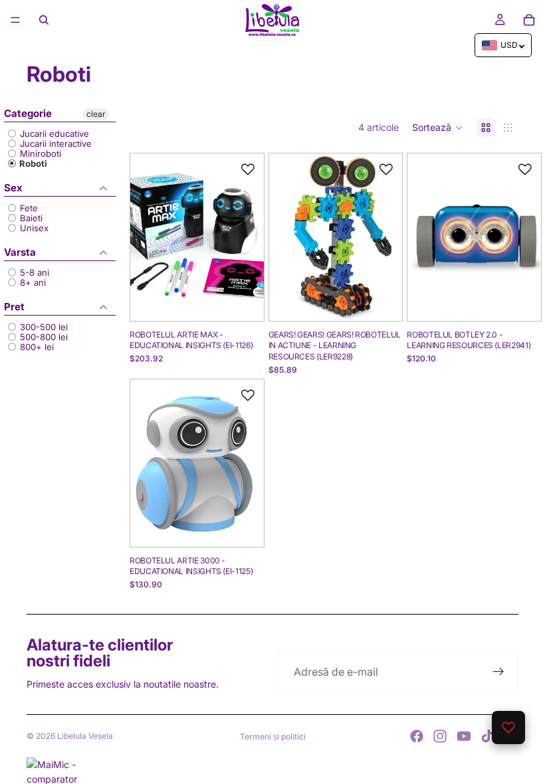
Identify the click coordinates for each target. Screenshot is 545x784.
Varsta (20, 252)
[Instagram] (440, 736)
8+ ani (31, 283)
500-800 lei (42, 337)
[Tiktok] (487, 736)
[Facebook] (417, 736)
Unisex (33, 228)
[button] (437, 127)
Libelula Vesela (85, 736)
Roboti (32, 164)
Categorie (28, 114)
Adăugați (254, 300)
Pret (14, 306)
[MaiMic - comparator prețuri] (272, 770)
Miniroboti (39, 154)
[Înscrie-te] (498, 672)
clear (96, 114)
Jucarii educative (53, 134)
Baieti (30, 218)
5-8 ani (33, 273)
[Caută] (43, 20)
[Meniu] (15, 20)
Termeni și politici (273, 736)
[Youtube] (464, 736)
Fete (27, 208)
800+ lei (35, 347)
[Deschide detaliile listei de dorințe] (508, 727)
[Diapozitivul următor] (249, 237)
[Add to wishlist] (248, 169)
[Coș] (529, 20)
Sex (13, 187)
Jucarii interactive (54, 144)
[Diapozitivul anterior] (145, 237)
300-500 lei (42, 327)
